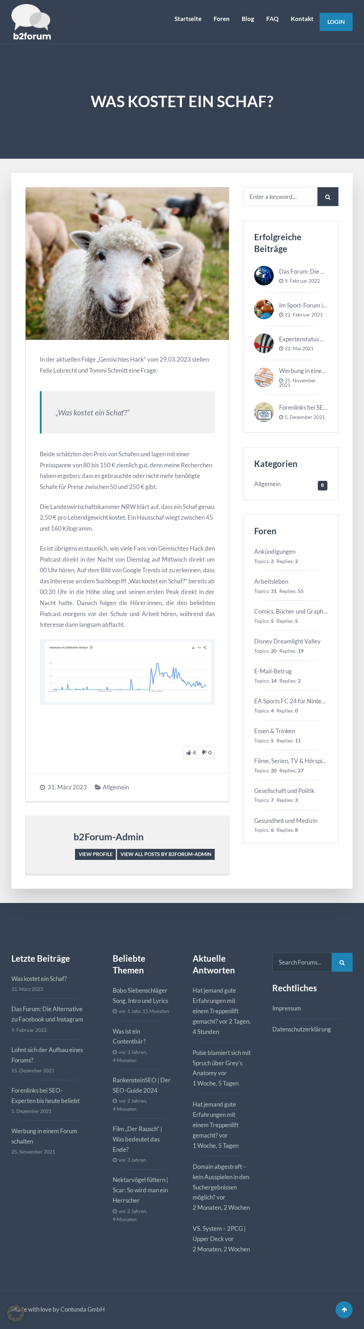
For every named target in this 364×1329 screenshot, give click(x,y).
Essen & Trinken (274, 731)
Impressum (286, 1008)
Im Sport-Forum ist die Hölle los (319, 305)
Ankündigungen (274, 551)
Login (336, 21)
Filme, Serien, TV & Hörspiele (292, 761)
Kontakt (302, 18)
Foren (222, 18)
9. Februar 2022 (302, 281)
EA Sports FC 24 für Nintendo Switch (302, 701)
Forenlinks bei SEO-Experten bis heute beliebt (45, 1095)
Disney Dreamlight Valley (287, 641)
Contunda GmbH (82, 1309)
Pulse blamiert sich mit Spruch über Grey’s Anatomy (222, 1063)
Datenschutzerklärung (301, 1029)
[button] (15, 1313)
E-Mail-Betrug (273, 671)
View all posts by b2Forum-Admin (166, 854)
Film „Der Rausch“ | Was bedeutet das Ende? (137, 1139)
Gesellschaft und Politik (284, 790)
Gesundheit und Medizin (285, 820)
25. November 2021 (297, 383)
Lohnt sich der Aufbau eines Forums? (47, 1055)
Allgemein (116, 787)
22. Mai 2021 (299, 348)
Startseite (188, 18)
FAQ (272, 18)
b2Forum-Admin (109, 836)
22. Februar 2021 (304, 314)
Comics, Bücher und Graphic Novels (300, 611)
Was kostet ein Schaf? (39, 978)
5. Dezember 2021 (305, 417)
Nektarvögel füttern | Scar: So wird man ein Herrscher (140, 1190)
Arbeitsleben (271, 581)
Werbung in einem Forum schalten (44, 1136)
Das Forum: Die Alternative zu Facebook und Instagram (47, 1014)
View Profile (96, 854)
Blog (248, 18)
